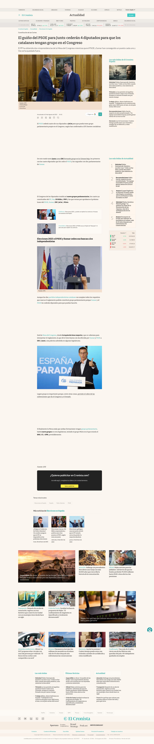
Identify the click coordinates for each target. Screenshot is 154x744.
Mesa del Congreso (50, 335)
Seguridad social (37, 10)
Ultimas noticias (24, 21)
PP (50, 199)
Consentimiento (100, 734)
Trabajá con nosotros (117, 731)
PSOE (41, 124)
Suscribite (66, 731)
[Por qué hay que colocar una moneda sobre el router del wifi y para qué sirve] (107, 607)
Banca (115, 21)
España (51, 503)
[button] (149, 629)
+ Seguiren (92, 115)
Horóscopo (110, 712)
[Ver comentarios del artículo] (58, 118)
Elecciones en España (45, 29)
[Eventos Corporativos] (64, 725)
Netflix (119, 10)
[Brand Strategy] (74, 725)
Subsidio (99, 712)
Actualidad (86, 21)
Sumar (41, 164)
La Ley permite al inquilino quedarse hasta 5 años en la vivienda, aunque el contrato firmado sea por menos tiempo (121, 94)
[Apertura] (54, 726)
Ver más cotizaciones (130, 25)
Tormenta (22, 10)
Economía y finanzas (42, 21)
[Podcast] (84, 726)
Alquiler (81, 10)
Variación (122, 233)
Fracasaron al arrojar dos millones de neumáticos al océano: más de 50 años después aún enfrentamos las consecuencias (125, 221)
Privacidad (91, 734)
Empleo (107, 10)
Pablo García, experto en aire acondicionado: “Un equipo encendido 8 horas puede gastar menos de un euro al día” (122, 114)
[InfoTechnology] (96, 725)
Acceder (131, 15)
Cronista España (23, 29)
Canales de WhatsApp (50, 731)
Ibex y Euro (59, 21)
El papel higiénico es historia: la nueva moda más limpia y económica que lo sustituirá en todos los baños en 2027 (125, 194)
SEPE (69, 712)
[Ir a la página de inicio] (27, 15)
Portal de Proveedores (97, 731)
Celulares (52, 712)
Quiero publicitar (71, 486)
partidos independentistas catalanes (62, 297)
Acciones (94, 10)
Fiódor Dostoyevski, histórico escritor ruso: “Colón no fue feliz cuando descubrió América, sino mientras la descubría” (122, 84)
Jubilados (54, 10)
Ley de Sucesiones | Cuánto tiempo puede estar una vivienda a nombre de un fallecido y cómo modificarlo (121, 123)
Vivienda (67, 10)
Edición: (130, 9)
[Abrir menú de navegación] (19, 15)
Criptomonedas (102, 21)
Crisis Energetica (88, 712)
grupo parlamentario (89, 429)
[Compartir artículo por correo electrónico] (54, 118)
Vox (53, 199)
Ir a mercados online (24, 25)
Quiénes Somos (80, 731)
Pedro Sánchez (61, 503)
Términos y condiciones (78, 734)
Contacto (34, 731)
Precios (77, 712)
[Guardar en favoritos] (100, 114)
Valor (133, 233)
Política (72, 21)
